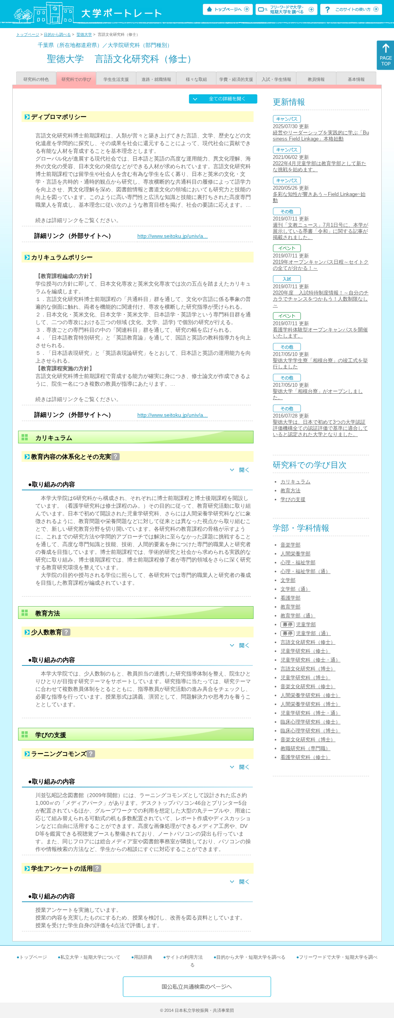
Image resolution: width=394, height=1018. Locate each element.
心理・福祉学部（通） (305, 571)
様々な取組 (196, 79)
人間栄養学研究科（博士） (310, 704)
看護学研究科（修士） (305, 757)
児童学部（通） (313, 633)
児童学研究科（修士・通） (310, 660)
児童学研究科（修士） (305, 651)
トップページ (27, 34)
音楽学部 (290, 545)
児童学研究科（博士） (305, 677)
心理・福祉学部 (298, 562)
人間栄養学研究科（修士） (310, 695)
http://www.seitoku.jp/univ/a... (172, 236)
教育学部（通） (298, 615)
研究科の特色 (36, 79)
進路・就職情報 (156, 79)
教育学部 (290, 607)
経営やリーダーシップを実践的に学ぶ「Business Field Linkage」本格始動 (321, 136)
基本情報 (356, 79)
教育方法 (290, 490)
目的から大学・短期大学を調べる (250, 957)
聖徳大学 (84, 34)
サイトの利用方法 (184, 957)
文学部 (288, 580)
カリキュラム (295, 482)
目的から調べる (57, 34)
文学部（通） (295, 589)
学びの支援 (293, 499)
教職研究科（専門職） (305, 748)
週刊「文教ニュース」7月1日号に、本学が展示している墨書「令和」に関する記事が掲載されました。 (320, 231)
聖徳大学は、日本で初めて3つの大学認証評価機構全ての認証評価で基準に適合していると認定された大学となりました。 (320, 428)
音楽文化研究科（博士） (308, 739)
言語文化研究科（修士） (308, 642)
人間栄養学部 (295, 554)
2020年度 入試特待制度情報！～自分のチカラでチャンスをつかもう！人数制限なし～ (321, 299)
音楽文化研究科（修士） (308, 686)
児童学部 (306, 624)
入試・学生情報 (276, 79)
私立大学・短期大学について (90, 957)
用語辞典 (143, 957)
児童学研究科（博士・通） (310, 713)
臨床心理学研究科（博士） (310, 731)
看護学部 (290, 598)
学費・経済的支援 (236, 79)
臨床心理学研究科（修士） (310, 722)
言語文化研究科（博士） (308, 669)
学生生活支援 (116, 79)
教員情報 (316, 79)
